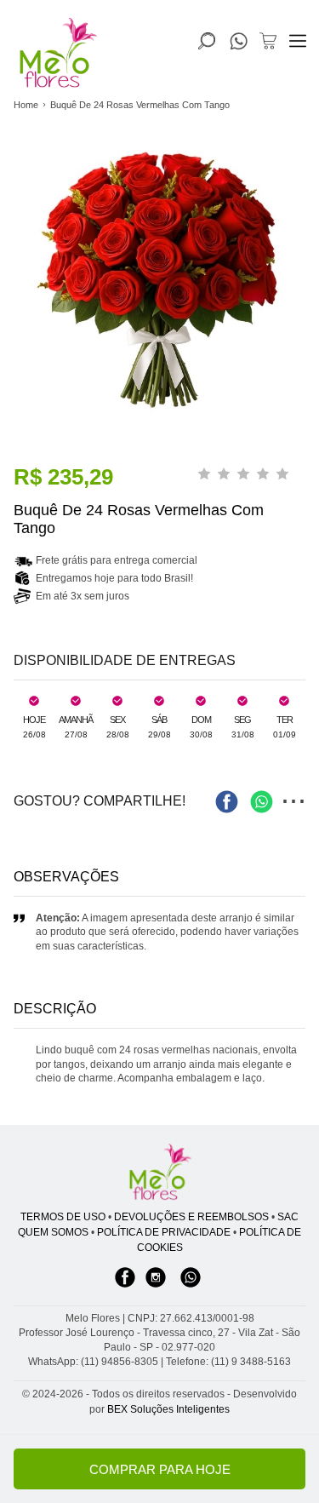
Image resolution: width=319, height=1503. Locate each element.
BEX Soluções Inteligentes (168, 1409)
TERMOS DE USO (62, 1217)
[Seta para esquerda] (17, 341)
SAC (288, 1217)
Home (26, 105)
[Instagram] (156, 1286)
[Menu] (297, 40)
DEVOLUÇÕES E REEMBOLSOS (191, 1217)
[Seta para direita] (302, 341)
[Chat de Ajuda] (238, 45)
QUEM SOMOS (53, 1232)
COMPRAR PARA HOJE (160, 1469)
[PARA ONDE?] (206, 40)
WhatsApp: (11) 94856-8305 (93, 1362)
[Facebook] (125, 1286)
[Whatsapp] (190, 1286)
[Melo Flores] (160, 1173)
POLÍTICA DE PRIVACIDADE (164, 1232)
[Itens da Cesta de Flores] (267, 40)
